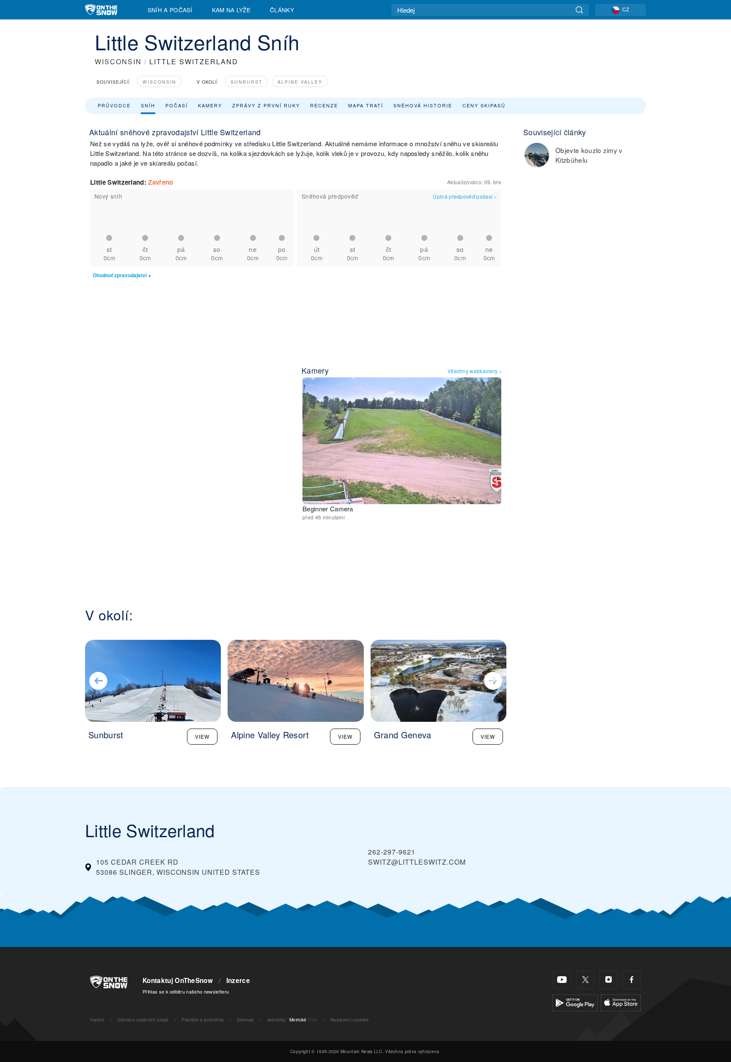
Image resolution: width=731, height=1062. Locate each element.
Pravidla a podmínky (202, 1019)
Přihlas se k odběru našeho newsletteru (186, 991)
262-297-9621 (391, 852)
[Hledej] (579, 10)
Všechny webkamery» (475, 370)
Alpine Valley (300, 82)
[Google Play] (575, 1001)
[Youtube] (562, 980)
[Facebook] (632, 980)
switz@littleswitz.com (417, 862)
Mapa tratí (365, 105)
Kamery (210, 105)
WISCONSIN (118, 61)
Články (282, 9)
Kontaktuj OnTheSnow (178, 980)
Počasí (176, 105)
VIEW (202, 736)
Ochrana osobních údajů (143, 1019)
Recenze (324, 105)
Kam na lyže (231, 9)
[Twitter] (585, 980)
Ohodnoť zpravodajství (120, 275)
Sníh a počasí (170, 9)
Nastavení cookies (349, 1019)
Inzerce (238, 980)
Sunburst (246, 82)
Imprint (97, 1019)
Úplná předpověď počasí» (465, 196)
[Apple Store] (621, 1001)
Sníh (148, 105)
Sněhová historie (422, 105)
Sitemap (245, 1019)
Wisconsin (159, 82)
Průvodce (114, 105)
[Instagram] (608, 980)
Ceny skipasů (484, 105)
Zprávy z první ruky (266, 105)
